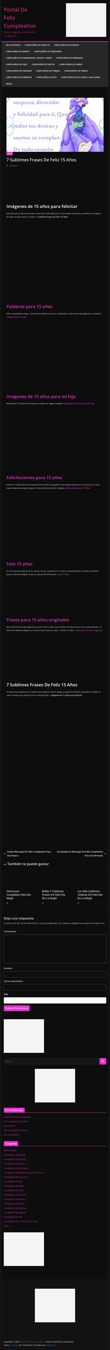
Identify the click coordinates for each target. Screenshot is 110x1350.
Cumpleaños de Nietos (43, 64)
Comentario (11, 931)
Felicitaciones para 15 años (34, 477)
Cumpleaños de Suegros (15, 1212)
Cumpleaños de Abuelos (37, 45)
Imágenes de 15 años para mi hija (41, 396)
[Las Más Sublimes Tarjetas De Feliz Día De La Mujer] (90, 872)
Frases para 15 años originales (37, 620)
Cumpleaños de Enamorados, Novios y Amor (29, 58)
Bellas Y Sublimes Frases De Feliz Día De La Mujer (53, 894)
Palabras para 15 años (29, 306)
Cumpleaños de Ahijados (66, 45)
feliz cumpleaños (11, 1134)
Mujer (9, 83)
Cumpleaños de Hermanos (69, 58)
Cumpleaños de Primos (76, 71)
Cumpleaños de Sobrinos (19, 77)
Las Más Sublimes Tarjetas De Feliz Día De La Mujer (89, 894)
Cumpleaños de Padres (70, 64)
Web (6, 994)
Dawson (15, 165)
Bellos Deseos (13, 45)
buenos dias (9, 1126)
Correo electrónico (14, 981)
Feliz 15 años (19, 564)
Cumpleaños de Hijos (16, 64)
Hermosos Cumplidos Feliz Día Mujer (18, 894)
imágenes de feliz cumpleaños (17, 1117)
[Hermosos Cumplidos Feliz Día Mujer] (19, 872)
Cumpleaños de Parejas (48, 71)
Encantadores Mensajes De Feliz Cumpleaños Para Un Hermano (80, 853)
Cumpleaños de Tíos (46, 77)
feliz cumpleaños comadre (16, 1121)
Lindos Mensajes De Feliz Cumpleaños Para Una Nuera (29, 853)
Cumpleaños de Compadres (48, 51)
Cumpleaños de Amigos (18, 51)
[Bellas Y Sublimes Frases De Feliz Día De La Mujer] (55, 872)
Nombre (9, 968)
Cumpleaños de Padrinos (19, 71)
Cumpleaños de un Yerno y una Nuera (80, 77)
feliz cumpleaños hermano (16, 1130)
